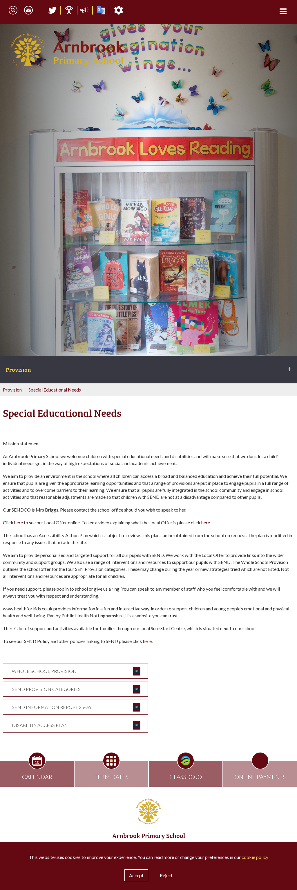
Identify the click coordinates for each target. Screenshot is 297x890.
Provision (12, 389)
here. (148, 641)
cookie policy (255, 857)
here (18, 522)
